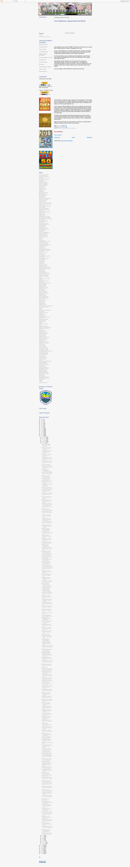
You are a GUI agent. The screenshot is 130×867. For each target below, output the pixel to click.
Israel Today (42, 260)
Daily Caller (41, 210)
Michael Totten (42, 286)
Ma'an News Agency (44, 280)
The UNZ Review (43, 356)
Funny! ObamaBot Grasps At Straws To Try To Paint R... (46, 746)
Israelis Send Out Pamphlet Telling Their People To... (47, 494)
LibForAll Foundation (44, 276)
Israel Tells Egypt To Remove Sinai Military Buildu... (46, 536)
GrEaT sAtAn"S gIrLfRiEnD (43, 54)
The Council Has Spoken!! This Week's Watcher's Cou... (46, 462)
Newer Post (57, 137)
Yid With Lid (42, 379)
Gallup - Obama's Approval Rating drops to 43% (46, 678)
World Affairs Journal (44, 377)
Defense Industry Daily (44, 216)
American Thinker (43, 184)
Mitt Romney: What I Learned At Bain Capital (46, 510)
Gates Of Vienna (43, 233)
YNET (40, 381)
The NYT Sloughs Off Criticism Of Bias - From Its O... (46, 506)
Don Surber (42, 222)
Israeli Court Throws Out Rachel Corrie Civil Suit (46, 488)
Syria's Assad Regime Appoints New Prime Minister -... (46, 693)
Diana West (42, 219)
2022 (42, 422)
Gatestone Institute (43, 234)
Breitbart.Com (42, 197)
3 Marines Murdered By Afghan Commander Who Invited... (46, 672)
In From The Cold (43, 243)
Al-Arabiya (41, 178)
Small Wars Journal (43, 342)
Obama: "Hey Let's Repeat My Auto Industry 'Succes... (46, 687)
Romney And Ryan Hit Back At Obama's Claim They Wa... (46, 658)
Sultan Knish (42, 344)
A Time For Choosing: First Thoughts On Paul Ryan (46, 669)
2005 (42, 853)
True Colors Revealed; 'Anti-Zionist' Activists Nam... (46, 516)
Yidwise (41, 380)
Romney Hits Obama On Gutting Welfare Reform (46, 754)
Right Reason (42, 331)
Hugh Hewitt (42, 240)
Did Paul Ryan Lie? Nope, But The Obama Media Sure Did (46, 466)
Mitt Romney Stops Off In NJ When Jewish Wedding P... (46, 717)
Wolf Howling (42, 375)
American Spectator (43, 183)
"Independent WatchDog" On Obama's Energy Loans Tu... (46, 526)
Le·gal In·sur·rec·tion (44, 274)
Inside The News (43, 245)
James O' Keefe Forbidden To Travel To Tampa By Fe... (46, 473)
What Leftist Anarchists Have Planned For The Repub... (46, 501)
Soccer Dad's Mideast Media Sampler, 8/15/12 (46, 616)
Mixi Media (41, 290)
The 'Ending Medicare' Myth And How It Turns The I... (46, 625)
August (43, 442)
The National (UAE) (43, 349)
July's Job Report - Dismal (46, 811)
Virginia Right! (42, 69)
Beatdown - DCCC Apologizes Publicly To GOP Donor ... (46, 817)
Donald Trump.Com (43, 223)
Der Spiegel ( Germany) (44, 217)
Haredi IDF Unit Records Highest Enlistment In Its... (46, 697)
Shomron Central (43, 339)
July (43, 835)
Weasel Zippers (42, 370)
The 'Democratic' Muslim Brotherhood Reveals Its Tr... (46, 603)
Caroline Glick (42, 201)
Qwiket (40, 322)
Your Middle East (43, 382)
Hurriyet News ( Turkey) (44, 241)
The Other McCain (43, 352)
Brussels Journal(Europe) (45, 198)
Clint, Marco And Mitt (45, 464)
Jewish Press (42, 269)
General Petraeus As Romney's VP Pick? (46, 751)
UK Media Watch (43, 362)
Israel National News (44, 258)
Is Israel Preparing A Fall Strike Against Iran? (46, 587)
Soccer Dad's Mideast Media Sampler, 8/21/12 (46, 556)
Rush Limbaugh (43, 334)
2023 (42, 420)
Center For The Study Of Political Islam (45, 205)
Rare (40, 325)
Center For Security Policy (45, 203)
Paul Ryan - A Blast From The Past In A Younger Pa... (46, 607)
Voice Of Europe (43, 366)
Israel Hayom (42, 254)
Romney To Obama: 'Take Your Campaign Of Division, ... (46, 621)
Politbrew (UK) (42, 314)
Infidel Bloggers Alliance (44, 244)
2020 (42, 424)
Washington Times (43, 369)
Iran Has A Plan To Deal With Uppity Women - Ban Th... (46, 539)
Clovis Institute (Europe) (44, 206)
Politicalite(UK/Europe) (44, 317)
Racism (65, 128)
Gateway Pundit (43, 235)
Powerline (41, 318)
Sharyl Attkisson (43, 338)
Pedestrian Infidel (43, 312)
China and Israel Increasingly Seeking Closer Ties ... (46, 724)
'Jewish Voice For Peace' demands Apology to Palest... (46, 764)
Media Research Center (44, 283)
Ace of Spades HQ (43, 175)
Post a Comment (58, 134)
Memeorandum (42, 285)
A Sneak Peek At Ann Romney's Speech (45, 477)
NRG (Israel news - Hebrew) (46, 305)
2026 (42, 419)
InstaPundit (41, 247)
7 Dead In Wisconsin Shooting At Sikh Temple (47, 790)
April (43, 839)
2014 (42, 433)
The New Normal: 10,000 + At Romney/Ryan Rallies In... (47, 661)
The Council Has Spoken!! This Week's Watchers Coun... (46, 813)
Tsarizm (41, 360)
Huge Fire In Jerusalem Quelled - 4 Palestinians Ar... (46, 731)
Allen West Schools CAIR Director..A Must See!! (46, 834)
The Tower (41, 355)
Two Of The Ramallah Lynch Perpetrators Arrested (45, 704)
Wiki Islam (41, 374)
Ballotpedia (41, 191)
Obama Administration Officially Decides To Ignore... (46, 643)
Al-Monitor (41, 180)
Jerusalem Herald (43, 265)
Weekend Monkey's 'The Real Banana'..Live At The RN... (46, 481)
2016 (42, 430)
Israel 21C (41, 253)
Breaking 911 (42, 196)
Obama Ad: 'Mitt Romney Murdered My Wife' (46, 737)
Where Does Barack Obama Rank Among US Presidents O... (47, 802)
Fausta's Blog (42, 49)
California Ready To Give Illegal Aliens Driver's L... (47, 543)
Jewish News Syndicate (44, 268)
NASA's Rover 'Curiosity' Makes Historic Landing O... (46, 778)
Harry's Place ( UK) (43, 236)
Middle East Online (43, 287)
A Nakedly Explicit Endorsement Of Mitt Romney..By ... (46, 809)
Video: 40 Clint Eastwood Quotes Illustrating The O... (46, 522)
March (43, 841)
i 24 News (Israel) (43, 242)
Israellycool (41, 261)
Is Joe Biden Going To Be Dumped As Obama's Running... (46, 600)
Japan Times (42, 264)
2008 (42, 849)
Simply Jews (42, 340)
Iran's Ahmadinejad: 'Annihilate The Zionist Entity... (46, 824)
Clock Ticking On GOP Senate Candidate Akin (46, 554)
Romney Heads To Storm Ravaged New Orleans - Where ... (46, 458)
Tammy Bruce (42, 345)
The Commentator (43, 347)
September (44, 441)
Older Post (89, 137)
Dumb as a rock (60, 128)
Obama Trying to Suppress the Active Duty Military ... (46, 796)
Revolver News (42, 330)
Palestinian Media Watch (45, 310)
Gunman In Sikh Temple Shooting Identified (46, 781)
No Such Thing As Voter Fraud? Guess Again (46, 759)
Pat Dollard (41, 311)
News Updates (42, 300)
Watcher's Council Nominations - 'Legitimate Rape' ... (46, 545)
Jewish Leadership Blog (44, 267)
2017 (42, 429)
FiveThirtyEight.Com (44, 229)
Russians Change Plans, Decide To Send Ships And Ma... (46, 793)
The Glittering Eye (43, 51)
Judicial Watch (42, 271)
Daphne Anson (42, 214)
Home (73, 137)
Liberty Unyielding (43, 275)
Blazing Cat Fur (42, 193)
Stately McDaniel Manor (45, 66)
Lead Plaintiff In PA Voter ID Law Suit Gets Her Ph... (47, 581)
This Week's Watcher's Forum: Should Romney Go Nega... (46, 655)
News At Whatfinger (43, 297)
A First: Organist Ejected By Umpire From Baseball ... (46, 827)
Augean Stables (43, 189)
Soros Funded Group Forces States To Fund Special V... (46, 714)
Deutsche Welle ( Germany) (45, 218)
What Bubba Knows (43, 372)
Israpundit (41, 262)
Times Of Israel (42, 358)
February (44, 842)
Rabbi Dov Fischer (43, 323)
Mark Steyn (41, 282)
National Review (43, 295)
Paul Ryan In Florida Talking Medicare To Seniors (46, 578)
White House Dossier (44, 373)
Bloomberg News (43, 195)
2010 (42, 846)
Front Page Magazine (44, 232)
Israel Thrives (42, 259)
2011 (42, 845)
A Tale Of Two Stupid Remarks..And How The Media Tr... (46, 571)
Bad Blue (41, 190)
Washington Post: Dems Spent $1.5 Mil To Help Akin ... (46, 548)
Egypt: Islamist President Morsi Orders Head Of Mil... (46, 665)
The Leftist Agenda (71, 128)
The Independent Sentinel (45, 57)
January (44, 843)
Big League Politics (43, 192)
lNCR (40, 277)
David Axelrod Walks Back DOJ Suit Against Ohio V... (46, 787)
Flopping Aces (42, 230)
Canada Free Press (43, 199)
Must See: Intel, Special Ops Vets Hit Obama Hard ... (46, 575)
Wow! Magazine (43, 71)
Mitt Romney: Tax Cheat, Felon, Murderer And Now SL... (46, 628)
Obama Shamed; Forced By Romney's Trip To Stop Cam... (46, 448)
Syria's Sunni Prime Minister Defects (45, 773)
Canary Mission (42, 200)
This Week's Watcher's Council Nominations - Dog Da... (46, 740)
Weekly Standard (43, 371)
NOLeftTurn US (42, 304)
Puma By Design (43, 62)
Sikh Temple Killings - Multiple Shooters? (45, 762)
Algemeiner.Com (43, 181)
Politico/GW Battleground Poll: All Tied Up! (46, 650)
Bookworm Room (43, 44)
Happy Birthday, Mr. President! (45, 799)
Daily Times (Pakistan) (44, 212)
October (44, 440)
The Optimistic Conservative (45, 351)
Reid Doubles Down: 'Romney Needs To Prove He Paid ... (45, 830)
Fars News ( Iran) (43, 227)
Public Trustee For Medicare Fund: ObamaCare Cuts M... (46, 584)
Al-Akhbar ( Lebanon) (44, 177)
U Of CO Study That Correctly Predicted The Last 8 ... (46, 533)
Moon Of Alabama (43, 291)
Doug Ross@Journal (44, 224)
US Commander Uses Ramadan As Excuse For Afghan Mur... (46, 519)
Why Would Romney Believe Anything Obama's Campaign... (46, 590)
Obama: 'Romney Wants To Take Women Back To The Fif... (47, 727)
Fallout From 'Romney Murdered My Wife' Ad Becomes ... (46, 710)
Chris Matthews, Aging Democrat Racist (46, 479)
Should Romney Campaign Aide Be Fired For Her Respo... (47, 700)
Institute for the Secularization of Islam (44, 249)
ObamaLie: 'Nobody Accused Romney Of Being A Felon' (46, 562)
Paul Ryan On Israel (45, 634)
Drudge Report (42, 225)
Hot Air (40, 239)
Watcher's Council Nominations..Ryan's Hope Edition (46, 618)
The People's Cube (43, 353)
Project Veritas (42, 320)
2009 (42, 848)
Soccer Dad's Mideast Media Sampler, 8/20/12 (46, 565)
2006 (42, 852)
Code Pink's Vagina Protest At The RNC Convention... (47, 485)
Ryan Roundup (44, 667)
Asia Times (41, 187)
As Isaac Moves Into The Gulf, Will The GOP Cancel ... (46, 490)
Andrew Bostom (43, 186)
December (44, 437)
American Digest (43, 182)
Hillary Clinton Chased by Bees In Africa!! (46, 775)
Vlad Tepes (41, 365)
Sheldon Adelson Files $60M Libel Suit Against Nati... (46, 721)
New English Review (44, 296)
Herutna (41, 238)
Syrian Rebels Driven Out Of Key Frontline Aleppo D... (46, 690)
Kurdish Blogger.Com (44, 273)
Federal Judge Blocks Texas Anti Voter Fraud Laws (46, 805)
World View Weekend (44, 378)
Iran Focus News (43, 252)
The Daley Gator (43, 47)
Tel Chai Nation (42, 346)
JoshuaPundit (42, 59)
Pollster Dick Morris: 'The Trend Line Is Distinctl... (46, 767)
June (43, 836)
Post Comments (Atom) (67, 140)
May (43, 838)
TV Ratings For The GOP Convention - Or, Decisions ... (46, 455)
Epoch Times (42, 226)
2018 (42, 427)
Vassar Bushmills (43, 363)
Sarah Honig (42, 335)
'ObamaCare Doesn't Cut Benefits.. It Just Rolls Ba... (46, 610)
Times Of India (42, 357)
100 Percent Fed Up (44, 174)
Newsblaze (41, 301)
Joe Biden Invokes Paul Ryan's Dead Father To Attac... (46, 636)
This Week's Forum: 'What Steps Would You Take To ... (46, 784)
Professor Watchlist (43, 319)
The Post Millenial (43, 354)
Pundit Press (42, 321)
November (44, 438)
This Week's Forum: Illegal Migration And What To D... (46, 568)
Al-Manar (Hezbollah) (44, 179)
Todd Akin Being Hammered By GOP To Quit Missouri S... (46, 559)
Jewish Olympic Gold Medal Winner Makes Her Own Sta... (46, 734)
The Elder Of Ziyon (43, 348)
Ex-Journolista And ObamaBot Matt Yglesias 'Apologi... (45, 640)
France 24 (41, 231)
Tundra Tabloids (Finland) (45, 361)
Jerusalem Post (42, 266)
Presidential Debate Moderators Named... (46, 652)
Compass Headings (43, 208)
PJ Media (41, 313)
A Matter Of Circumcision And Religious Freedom (46, 504)
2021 (42, 423)
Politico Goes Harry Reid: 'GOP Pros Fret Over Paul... (46, 632)
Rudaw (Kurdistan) (43, 332)
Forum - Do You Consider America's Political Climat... (46, 497)
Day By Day (42, 215)
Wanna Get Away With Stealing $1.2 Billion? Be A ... (46, 596)
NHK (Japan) (42, 303)
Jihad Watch (42, 270)
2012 (42, 436)
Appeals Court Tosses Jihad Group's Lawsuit (46, 749)
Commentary (42, 207)
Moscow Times (42, 292)
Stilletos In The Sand (44, 343)
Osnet (40, 309)
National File (42, 294)
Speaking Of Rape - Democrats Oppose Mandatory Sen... (45, 529)
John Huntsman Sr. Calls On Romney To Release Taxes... (46, 675)
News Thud (41, 299)
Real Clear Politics (43, 326)
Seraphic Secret (43, 336)
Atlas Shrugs (42, 188)
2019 (42, 426)
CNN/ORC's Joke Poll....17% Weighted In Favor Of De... (46, 683)
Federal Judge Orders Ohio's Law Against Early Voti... (45, 445)
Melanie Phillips (42, 284)
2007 (42, 850)
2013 (42, 434)
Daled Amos (42, 213)
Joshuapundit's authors (44, 36)
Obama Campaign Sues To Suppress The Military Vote (47, 820)
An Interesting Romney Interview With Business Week (46, 707)
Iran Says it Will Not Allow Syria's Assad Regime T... (46, 756)
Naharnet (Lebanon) (44, 293)
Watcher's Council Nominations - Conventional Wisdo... (46, 470)
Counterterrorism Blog (44, 209)
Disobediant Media (43, 221)
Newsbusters (42, 302)
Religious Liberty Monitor (45, 327)
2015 (42, 431)
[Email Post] (66, 127)
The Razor (41, 64)
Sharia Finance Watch (44, 337)
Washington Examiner (44, 368)
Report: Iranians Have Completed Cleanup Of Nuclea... (46, 770)
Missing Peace (42, 288)
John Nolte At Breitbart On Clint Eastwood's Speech (46, 452)
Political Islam (42, 316)
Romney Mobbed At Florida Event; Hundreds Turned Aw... (47, 646)
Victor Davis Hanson (44, 364)
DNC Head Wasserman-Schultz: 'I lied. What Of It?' (46, 512)
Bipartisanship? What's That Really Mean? (46, 552)
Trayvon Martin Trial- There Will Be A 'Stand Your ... (47, 681)
